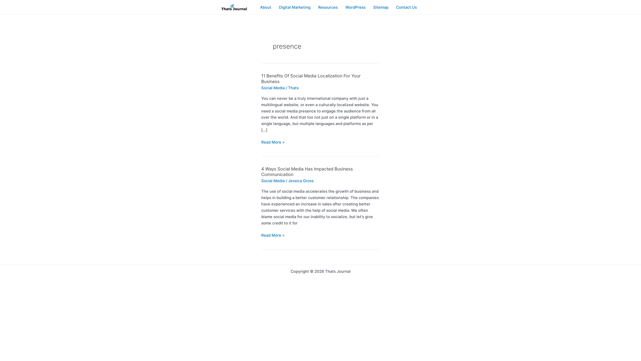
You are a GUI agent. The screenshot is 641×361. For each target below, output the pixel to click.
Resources (328, 7)
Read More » (272, 143)
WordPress (355, 7)
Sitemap (380, 7)
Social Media (273, 88)
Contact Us (406, 7)
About (265, 7)
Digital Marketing (294, 7)
